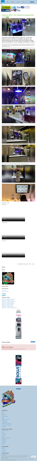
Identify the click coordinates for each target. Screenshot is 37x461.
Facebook (4, 449)
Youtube (4, 448)
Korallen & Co (4, 433)
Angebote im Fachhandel (6, 419)
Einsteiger (23, 1)
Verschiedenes (4, 440)
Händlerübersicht (4, 420)
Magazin (13, 1)
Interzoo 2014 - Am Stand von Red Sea (8, 301)
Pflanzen (3, 436)
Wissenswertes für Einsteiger (6, 423)
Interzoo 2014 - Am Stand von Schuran (8, 302)
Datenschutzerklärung (4, 458)
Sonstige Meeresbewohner (6, 437)
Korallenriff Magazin (5, 416)
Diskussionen (4, 426)
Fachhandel (18, 1)
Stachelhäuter (4, 439)
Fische (3, 432)
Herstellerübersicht (5, 422)
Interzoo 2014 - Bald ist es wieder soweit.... (8, 303)
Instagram (4, 450)
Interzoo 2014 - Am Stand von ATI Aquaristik (8, 300)
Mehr (27, 1)
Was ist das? (4, 443)
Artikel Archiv (4, 414)
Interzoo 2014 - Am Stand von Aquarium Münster (9, 307)
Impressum (4, 454)
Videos (3, 417)
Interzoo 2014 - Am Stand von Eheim (7, 299)
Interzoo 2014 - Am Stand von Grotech (8, 306)
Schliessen (33, 456)
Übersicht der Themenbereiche (6, 425)
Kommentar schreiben (5, 291)
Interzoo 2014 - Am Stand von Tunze (7, 305)
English (3, 413)
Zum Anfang (33, 341)
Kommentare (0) (4, 290)
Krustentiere (4, 435)
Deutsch (3, 411)
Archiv (8, 1)
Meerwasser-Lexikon (5, 430)
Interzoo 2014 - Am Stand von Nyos (7, 304)
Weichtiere (3, 442)
